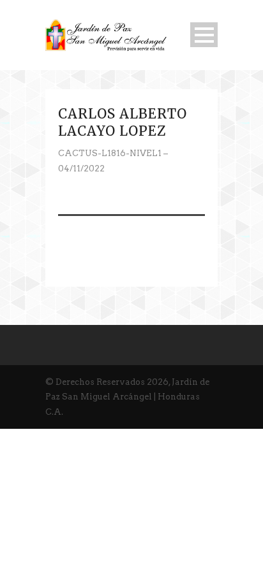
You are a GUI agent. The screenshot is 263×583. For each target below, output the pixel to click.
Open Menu (204, 34)
